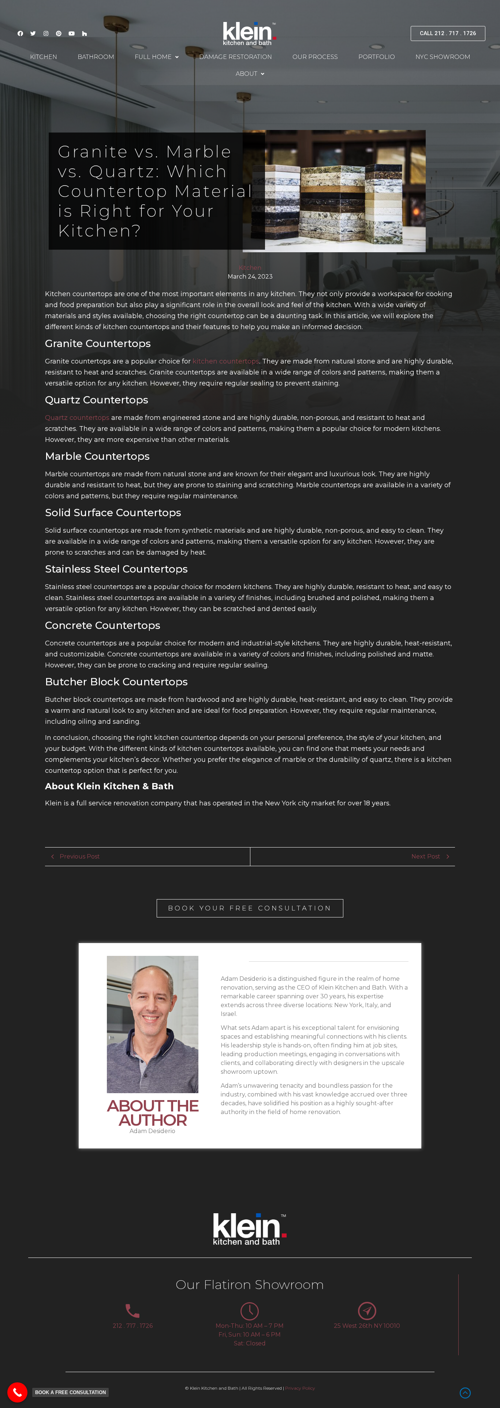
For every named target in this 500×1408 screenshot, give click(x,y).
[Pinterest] (58, 33)
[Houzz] (84, 33)
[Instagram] (45, 33)
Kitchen (43, 56)
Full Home (153, 56)
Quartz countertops (77, 418)
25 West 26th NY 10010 (367, 1325)
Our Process (315, 56)
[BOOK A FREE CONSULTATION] (17, 1392)
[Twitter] (32, 33)
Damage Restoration (235, 56)
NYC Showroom (442, 56)
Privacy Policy (300, 1388)
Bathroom (96, 56)
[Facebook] (20, 33)
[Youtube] (71, 33)
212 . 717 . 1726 (133, 1325)
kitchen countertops (226, 361)
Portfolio (376, 56)
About (246, 73)
